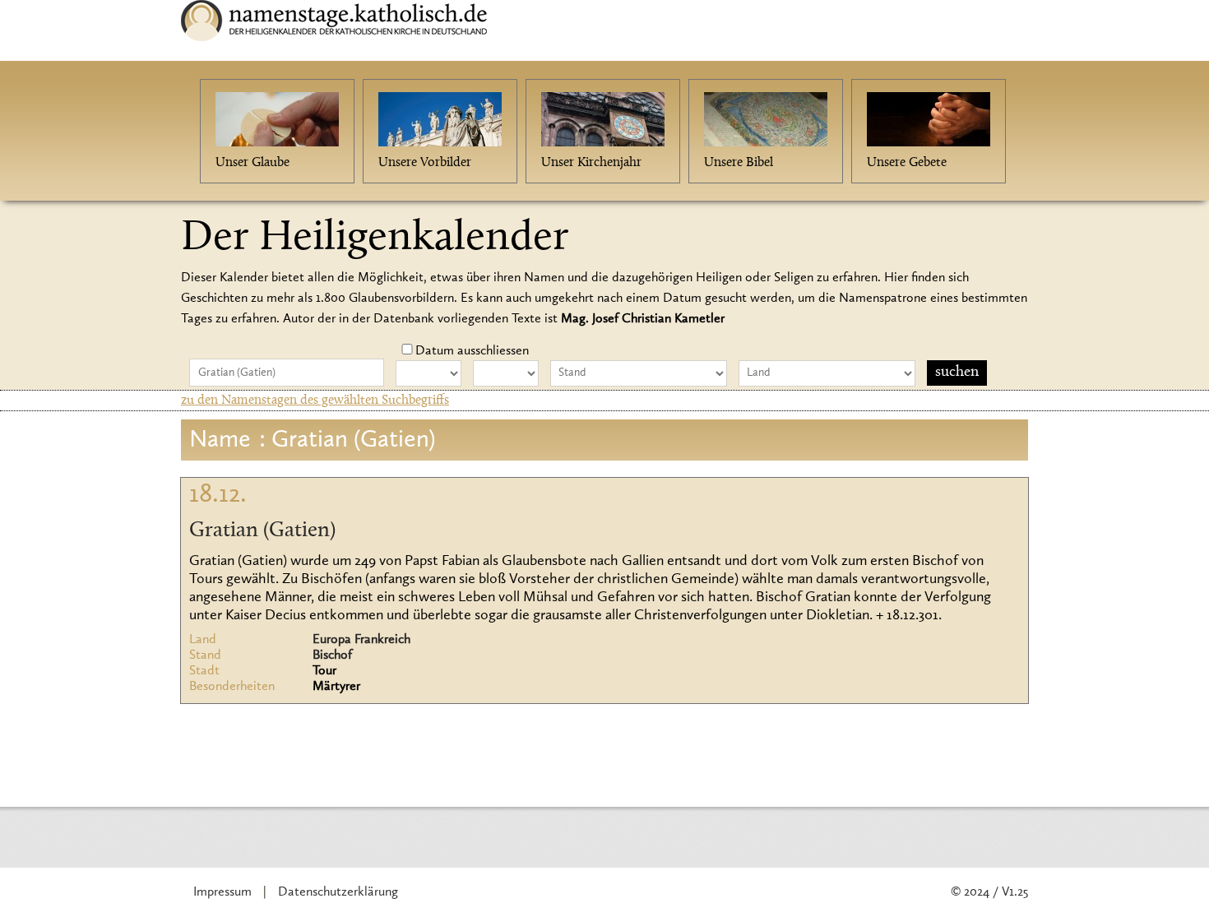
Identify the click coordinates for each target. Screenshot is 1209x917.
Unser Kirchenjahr (591, 162)
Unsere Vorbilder (424, 162)
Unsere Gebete (907, 162)
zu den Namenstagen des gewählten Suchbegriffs (315, 400)
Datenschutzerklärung (338, 892)
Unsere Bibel (738, 162)
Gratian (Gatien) (262, 531)
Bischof (332, 655)
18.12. (218, 495)
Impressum (222, 892)
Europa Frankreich (361, 639)
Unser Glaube (252, 162)
